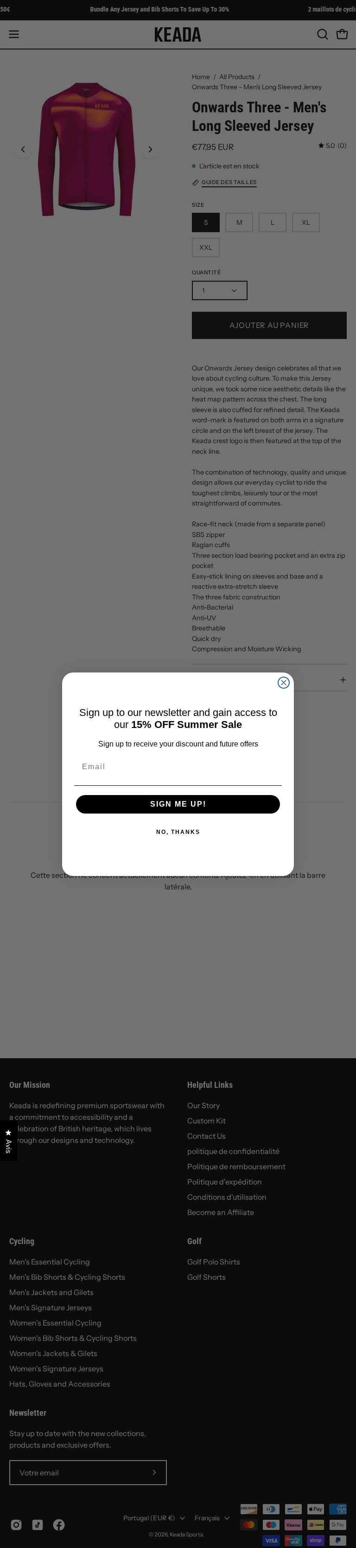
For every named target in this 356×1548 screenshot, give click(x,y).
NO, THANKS (178, 832)
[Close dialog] (283, 682)
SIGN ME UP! (178, 804)
